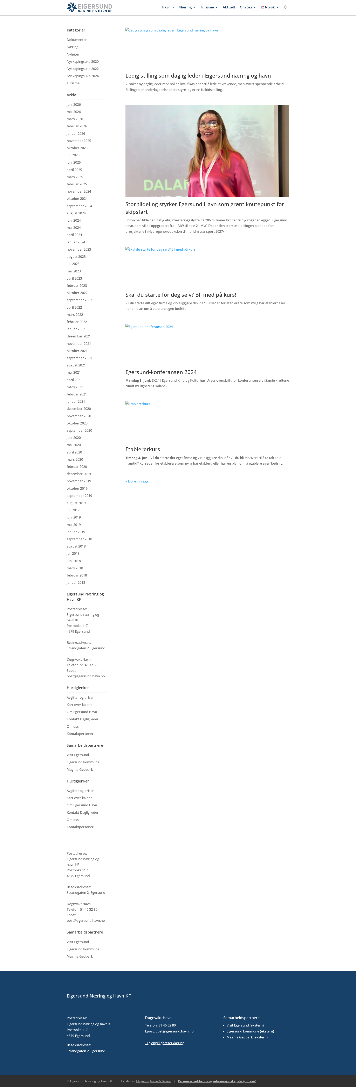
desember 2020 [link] (79, 408)
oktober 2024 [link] (77, 198)
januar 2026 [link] (76, 133)
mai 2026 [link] (74, 111)
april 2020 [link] (74, 452)
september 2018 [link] (79, 539)
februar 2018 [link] (77, 575)
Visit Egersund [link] (78, 755)
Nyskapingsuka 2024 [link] (83, 76)
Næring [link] (185, 7)
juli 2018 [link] (73, 553)
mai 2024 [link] (74, 227)
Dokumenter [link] (77, 39)
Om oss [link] (246, 7)
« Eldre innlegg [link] (136, 481)
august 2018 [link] (76, 546)
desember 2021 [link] (79, 336)
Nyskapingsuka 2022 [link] (83, 68)
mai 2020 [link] (74, 445)
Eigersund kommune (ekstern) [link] (250, 1031)
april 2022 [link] (74, 307)
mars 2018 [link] (75, 568)
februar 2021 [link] (77, 394)
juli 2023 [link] (73, 264)
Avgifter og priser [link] (80, 697)
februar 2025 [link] (77, 184)
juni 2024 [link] (74, 220)
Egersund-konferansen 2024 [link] (161, 372)
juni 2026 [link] (74, 104)
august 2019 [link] (76, 503)
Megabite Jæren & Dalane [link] (153, 1081)
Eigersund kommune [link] (83, 762)
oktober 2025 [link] (77, 148)
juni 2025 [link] (74, 162)
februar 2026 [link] (77, 126)
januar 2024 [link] (76, 242)
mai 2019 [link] (74, 524)
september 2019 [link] (79, 495)
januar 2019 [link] (76, 532)
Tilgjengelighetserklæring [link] (164, 1043)
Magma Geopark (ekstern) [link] (247, 1037)
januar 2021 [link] (76, 401)
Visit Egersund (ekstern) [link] (245, 1025)
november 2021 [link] (79, 343)
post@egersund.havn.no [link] (175, 1031)
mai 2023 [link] (74, 271)
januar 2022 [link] (76, 329)
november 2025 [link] (79, 140)
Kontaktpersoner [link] (80, 733)
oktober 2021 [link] (77, 351)
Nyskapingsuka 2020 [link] (83, 61)
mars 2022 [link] (75, 314)
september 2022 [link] (79, 300)
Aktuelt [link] (229, 7)
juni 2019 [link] (74, 517)
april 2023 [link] (74, 278)
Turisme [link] (207, 7)
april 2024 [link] (74, 235)
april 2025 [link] (74, 169)
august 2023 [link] (76, 256)
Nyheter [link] (73, 54)
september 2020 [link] (79, 430)
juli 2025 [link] (73, 155)
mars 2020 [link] (75, 459)
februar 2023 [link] (77, 285)
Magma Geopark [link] (80, 769)
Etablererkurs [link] (142, 449)
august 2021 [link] (76, 365)
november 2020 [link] (79, 416)
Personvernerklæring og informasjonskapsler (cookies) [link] (217, 1081)
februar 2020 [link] (77, 466)
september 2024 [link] (79, 206)
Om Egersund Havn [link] (82, 712)
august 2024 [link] (76, 213)
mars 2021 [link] (75, 387)
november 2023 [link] (79, 249)
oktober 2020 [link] (77, 423)
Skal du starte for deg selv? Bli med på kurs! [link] (180, 294)
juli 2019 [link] (73, 510)
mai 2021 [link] (74, 372)
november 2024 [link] (79, 191)
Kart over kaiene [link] (79, 704)
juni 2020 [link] (74, 437)
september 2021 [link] (79, 358)
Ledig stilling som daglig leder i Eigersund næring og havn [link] (198, 75)
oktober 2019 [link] (77, 488)
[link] (89, 7)
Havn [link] (166, 7)
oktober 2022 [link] (77, 293)
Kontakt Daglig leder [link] (82, 719)
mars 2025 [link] (75, 177)
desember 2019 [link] (79, 474)
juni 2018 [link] (74, 561)
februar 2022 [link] (77, 322)
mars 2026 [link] (75, 119)
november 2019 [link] (79, 481)
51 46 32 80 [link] (167, 1025)
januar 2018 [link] (76, 582)
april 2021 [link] (74, 380)
